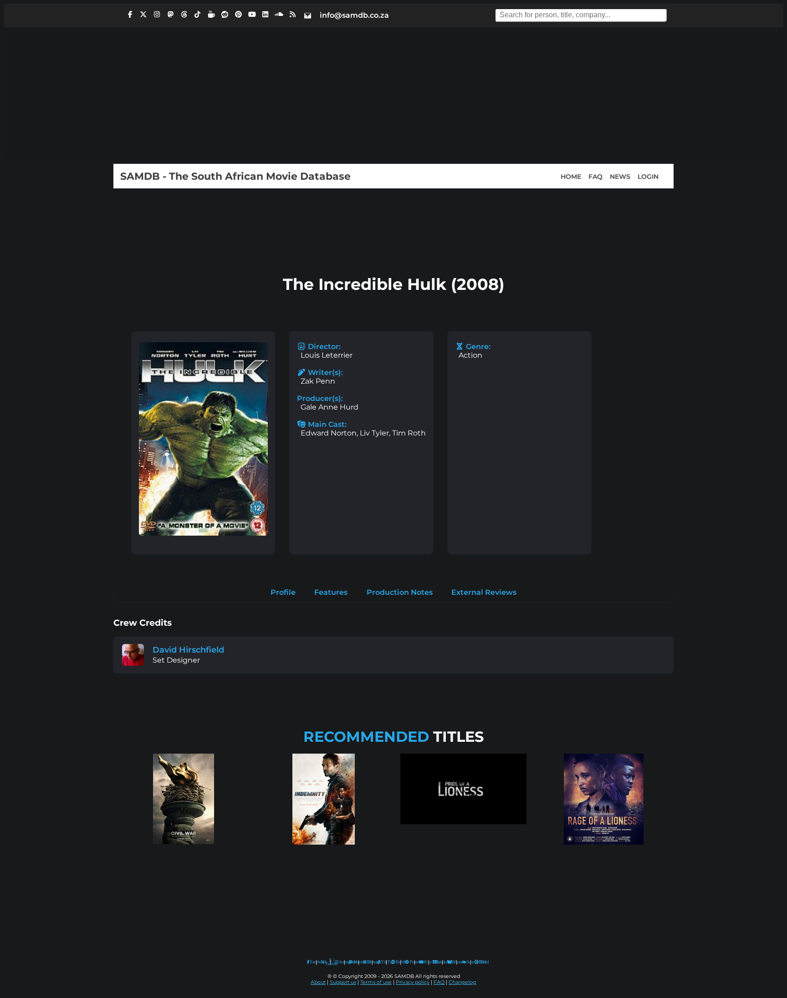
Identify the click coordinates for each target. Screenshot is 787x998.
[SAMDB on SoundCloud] (279, 14)
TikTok (381, 962)
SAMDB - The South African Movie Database (235, 176)
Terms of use (376, 982)
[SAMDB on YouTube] (251, 14)
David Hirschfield (188, 649)
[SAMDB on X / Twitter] (143, 14)
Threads (367, 962)
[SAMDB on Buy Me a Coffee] (211, 14)
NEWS (620, 176)
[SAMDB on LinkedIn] (265, 14)
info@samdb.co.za (354, 15)
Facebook (311, 962)
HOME (571, 176)
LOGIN (648, 176)
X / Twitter (325, 962)
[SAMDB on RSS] (292, 14)
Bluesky (450, 962)
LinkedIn (437, 962)
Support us (343, 982)
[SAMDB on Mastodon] (170, 14)
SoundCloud (464, 962)
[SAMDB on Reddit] (225, 14)
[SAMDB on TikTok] (197, 14)
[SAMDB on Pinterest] (238, 14)
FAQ (595, 176)
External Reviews (483, 592)
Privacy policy (412, 982)
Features (331, 592)
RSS (479, 962)
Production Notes (400, 592)
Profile (283, 592)
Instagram (339, 962)
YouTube (421, 962)
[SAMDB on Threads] (184, 14)
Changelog (462, 982)
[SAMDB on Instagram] (157, 14)
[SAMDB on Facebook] (129, 14)
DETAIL (183, 853)
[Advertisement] (393, 95)
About (318, 982)
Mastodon (353, 962)
